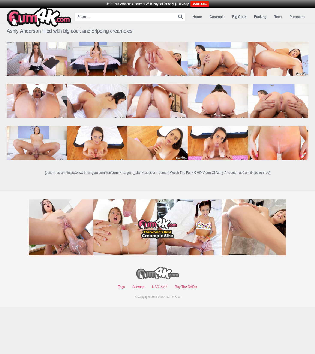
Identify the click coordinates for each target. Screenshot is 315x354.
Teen (278, 16)
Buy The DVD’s (186, 286)
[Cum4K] (39, 17)
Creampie (217, 16)
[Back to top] (303, 340)
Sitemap (138, 286)
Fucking (260, 16)
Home (197, 16)
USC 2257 (159, 286)
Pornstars (297, 16)
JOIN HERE (200, 4)
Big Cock (239, 16)
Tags (121, 286)
